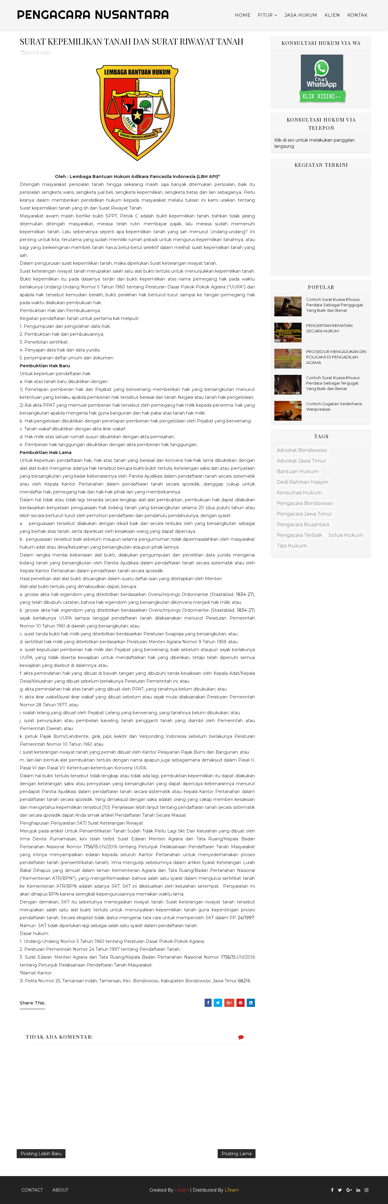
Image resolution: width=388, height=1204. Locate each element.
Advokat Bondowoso (302, 450)
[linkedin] (358, 1190)
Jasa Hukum (301, 15)
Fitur (265, 15)
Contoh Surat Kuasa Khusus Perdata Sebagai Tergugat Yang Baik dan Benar (333, 383)
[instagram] (366, 1190)
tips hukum (292, 546)
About (60, 1190)
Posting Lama (237, 1153)
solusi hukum (346, 535)
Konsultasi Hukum (299, 493)
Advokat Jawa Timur (301, 461)
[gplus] (349, 1190)
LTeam (232, 1190)
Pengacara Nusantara (303, 524)
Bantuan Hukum (298, 471)
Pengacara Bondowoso (305, 503)
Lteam (182, 1190)
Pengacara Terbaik (299, 535)
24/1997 (246, 917)
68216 (244, 981)
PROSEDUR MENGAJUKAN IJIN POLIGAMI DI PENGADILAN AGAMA (336, 357)
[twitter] (339, 1190)
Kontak (357, 15)
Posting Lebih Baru (41, 1153)
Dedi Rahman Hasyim (302, 482)
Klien (332, 15)
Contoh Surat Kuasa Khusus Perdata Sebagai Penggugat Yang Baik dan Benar (334, 305)
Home (243, 15)
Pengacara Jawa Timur (304, 514)
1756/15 (90, 846)
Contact (32, 1190)
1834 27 (244, 594)
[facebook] (332, 1190)
